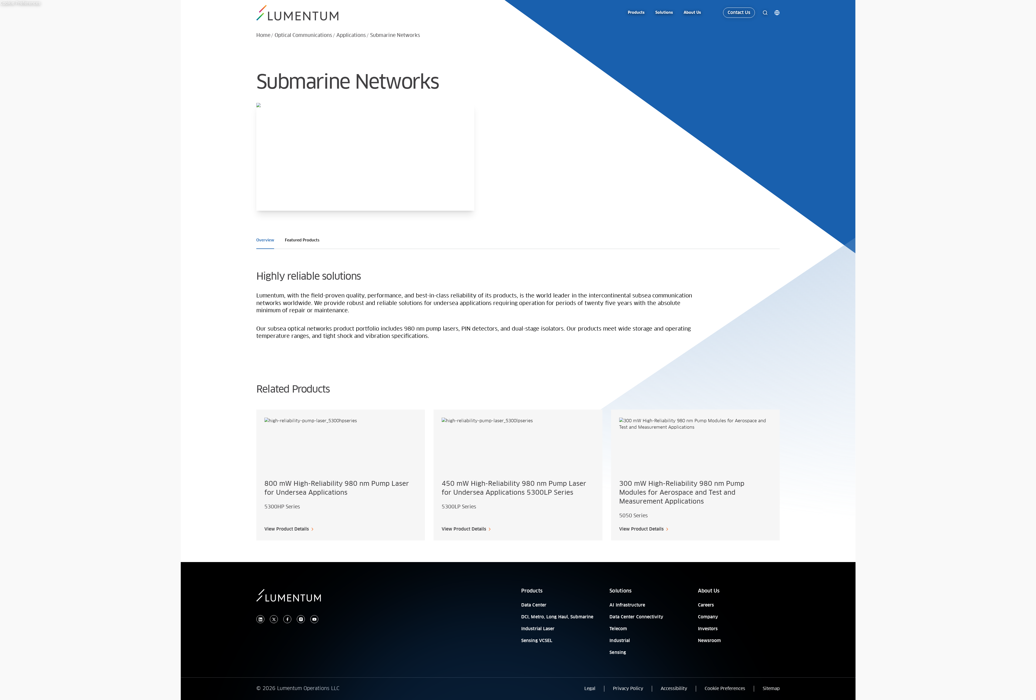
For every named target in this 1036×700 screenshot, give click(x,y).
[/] (298, 13)
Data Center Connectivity (636, 617)
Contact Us (739, 13)
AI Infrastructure (627, 605)
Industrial (619, 641)
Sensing (617, 652)
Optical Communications (303, 35)
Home (263, 35)
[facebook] (287, 619)
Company (708, 617)
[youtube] (314, 619)
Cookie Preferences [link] (20, 3)
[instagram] (301, 619)
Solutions (620, 591)
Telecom (618, 629)
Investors (708, 629)
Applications (351, 35)
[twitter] (274, 619)
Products (532, 591)
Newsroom (709, 641)
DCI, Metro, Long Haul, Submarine (557, 617)
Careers (706, 605)
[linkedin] (260, 619)
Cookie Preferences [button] (725, 689)
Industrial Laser (538, 629)
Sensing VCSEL (536, 641)
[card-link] (340, 475)
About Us (709, 591)
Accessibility (674, 689)
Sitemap (771, 689)
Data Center (533, 605)
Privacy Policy (628, 689)
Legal (589, 689)
